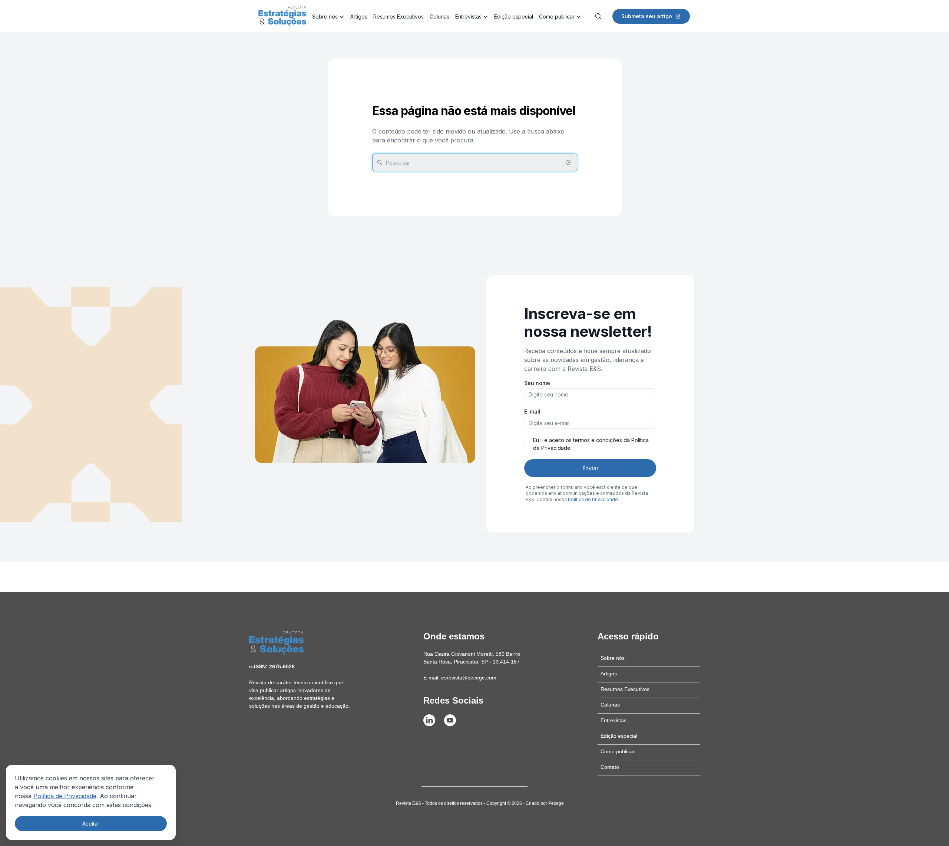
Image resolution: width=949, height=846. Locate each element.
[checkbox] (527, 444)
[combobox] (474, 162)
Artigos (358, 16)
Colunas (439, 16)
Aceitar (90, 823)
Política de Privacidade (64, 796)
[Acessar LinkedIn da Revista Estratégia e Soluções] (429, 720)
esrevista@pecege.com (468, 678)
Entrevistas (468, 16)
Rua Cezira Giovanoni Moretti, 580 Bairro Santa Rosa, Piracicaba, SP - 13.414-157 (471, 658)
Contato (610, 767)
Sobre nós (325, 16)
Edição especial (513, 16)
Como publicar (557, 16)
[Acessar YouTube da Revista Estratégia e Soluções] (450, 720)
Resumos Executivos (398, 16)
